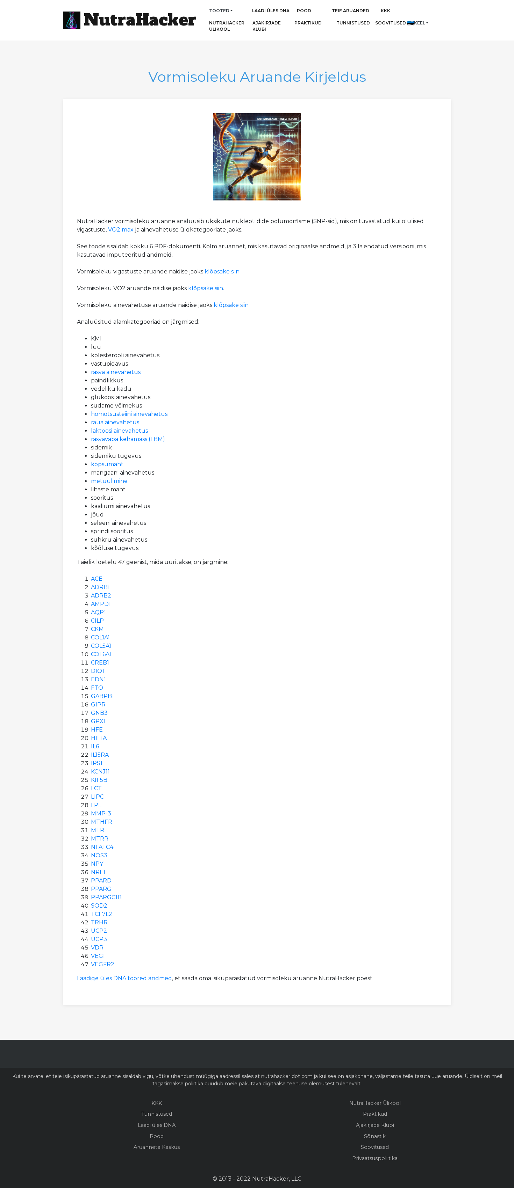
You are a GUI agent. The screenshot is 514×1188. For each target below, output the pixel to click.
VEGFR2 (102, 964)
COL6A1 (101, 654)
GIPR (98, 704)
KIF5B (99, 780)
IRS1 (96, 763)
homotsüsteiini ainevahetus (129, 414)
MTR (97, 830)
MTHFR (101, 822)
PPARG (101, 889)
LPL (96, 805)
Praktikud (303, 22)
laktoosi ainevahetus (119, 430)
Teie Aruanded (350, 10)
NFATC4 (102, 847)
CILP (97, 620)
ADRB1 (100, 587)
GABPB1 (102, 696)
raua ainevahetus (115, 422)
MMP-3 (101, 813)
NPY (97, 863)
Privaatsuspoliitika (375, 1158)
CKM (97, 629)
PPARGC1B (106, 897)
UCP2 (99, 930)
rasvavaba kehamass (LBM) (128, 439)
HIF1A (99, 738)
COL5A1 (101, 646)
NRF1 (98, 872)
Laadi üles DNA (271, 10)
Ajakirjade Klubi (266, 26)
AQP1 (98, 612)
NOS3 (99, 855)
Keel (419, 22)
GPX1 (98, 721)
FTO (97, 687)
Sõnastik (375, 1136)
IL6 (95, 746)
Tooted (219, 10)
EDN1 (98, 679)
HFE (97, 729)
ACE (96, 578)
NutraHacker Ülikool (226, 26)
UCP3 (99, 939)
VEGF (99, 956)
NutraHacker (140, 20)
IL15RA (100, 754)
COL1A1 (100, 637)
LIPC (97, 796)
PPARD (101, 880)
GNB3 (99, 713)
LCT (96, 788)
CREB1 (100, 662)
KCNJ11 (100, 771)
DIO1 (97, 671)
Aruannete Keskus (157, 1147)
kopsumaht (107, 464)
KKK (385, 10)
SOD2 (99, 905)
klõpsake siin (222, 271)
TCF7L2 (101, 914)
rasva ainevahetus (116, 372)
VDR (97, 947)
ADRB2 (101, 595)
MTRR (99, 838)
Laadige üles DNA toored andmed (124, 978)
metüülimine (109, 481)
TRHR (99, 922)
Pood (304, 10)
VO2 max (121, 229)
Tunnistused (353, 22)
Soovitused (389, 22)
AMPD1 (101, 604)
